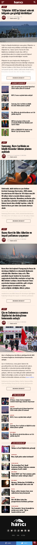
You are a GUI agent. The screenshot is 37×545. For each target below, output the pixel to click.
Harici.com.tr (13, 18)
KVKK (18, 535)
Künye (13, 535)
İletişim (23, 535)
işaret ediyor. (30, 377)
